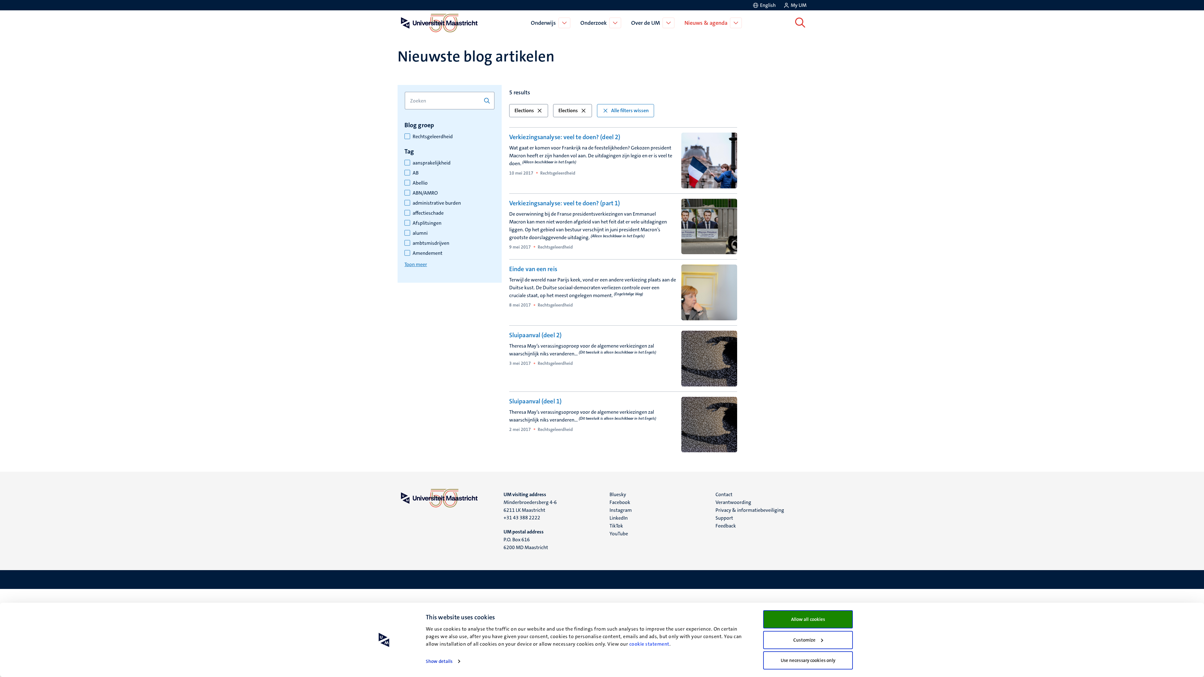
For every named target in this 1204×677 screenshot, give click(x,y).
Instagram (621, 510)
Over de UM (645, 23)
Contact (724, 494)
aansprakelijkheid (432, 162)
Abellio (420, 183)
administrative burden (437, 203)
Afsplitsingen (427, 223)
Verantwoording (733, 502)
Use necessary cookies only (808, 660)
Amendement (427, 253)
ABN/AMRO (425, 193)
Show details (439, 661)
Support (724, 518)
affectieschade (428, 213)
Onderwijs (543, 23)
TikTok (616, 525)
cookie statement (649, 644)
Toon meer (415, 264)
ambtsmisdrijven (431, 243)
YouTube (619, 533)
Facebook (620, 502)
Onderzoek (593, 23)
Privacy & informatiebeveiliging (750, 510)
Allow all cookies (808, 619)
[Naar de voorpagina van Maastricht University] (438, 22)
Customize (804, 640)
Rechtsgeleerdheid (433, 136)
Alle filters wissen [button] (630, 110)
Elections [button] (524, 110)
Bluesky (618, 494)
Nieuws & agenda (705, 23)
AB (416, 173)
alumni (420, 233)
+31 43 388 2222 (522, 517)
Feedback (726, 525)
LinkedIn (619, 518)
